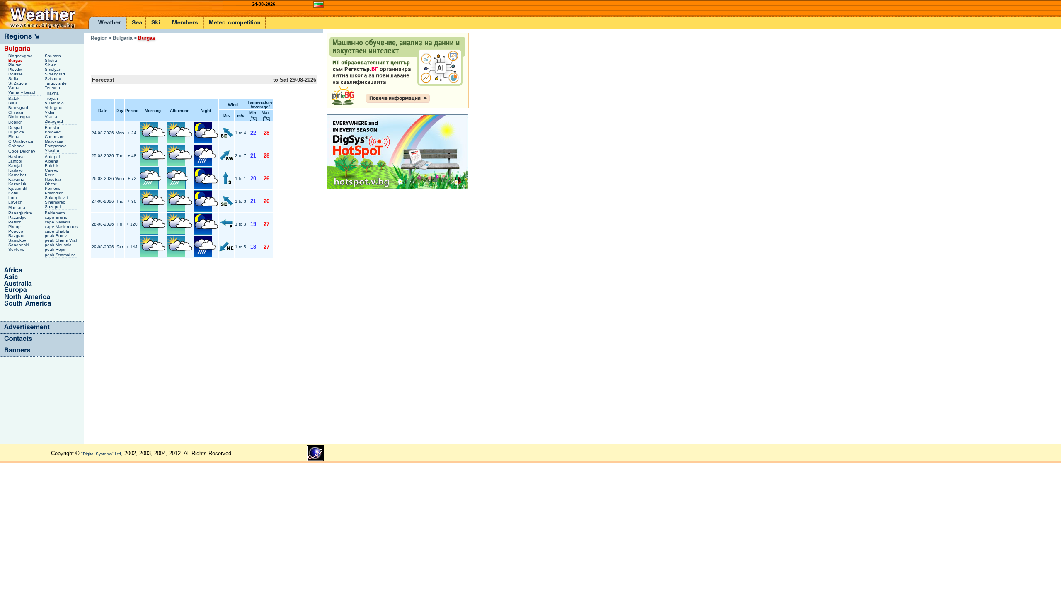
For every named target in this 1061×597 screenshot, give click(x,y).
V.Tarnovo (55, 103)
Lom (13, 197)
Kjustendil (18, 188)
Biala (13, 103)
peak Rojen (56, 249)
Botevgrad (18, 107)
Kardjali (16, 165)
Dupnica (16, 132)
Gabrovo (17, 145)
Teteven (53, 87)
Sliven (51, 65)
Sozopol (53, 206)
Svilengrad (55, 74)
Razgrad (17, 235)
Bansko (53, 127)
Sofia (13, 78)
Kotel (13, 193)
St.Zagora (18, 83)
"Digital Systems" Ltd (101, 453)
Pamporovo (56, 145)
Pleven (15, 65)
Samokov (17, 240)
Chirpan (16, 112)
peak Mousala (59, 245)
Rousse (16, 74)
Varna (14, 87)
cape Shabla (57, 231)
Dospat (15, 127)
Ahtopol (53, 156)
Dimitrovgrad (20, 116)
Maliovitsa (55, 141)
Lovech (16, 202)
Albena (52, 161)
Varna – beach (23, 92)
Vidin (50, 112)
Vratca (51, 116)
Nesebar (53, 179)
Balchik (52, 165)
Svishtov (53, 78)
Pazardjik (17, 217)
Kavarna (17, 179)
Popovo (16, 231)
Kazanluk (17, 184)
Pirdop (15, 226)
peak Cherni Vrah (62, 240)
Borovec (53, 132)
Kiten (50, 174)
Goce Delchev (22, 151)
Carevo (52, 170)
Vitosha (53, 150)
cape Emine (57, 217)
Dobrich (16, 122)
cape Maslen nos (62, 226)
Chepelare (55, 136)
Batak (14, 98)
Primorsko (55, 193)
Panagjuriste (21, 213)
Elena (14, 136)
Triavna (52, 93)
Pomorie (53, 188)
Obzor (51, 184)
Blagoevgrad (21, 55)
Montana (17, 207)
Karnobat (17, 174)
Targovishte (56, 83)
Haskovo (17, 156)
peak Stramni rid (61, 254)
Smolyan (54, 69)
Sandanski (19, 245)
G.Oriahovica (21, 141)
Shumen (53, 55)
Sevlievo (17, 249)
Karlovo (16, 170)
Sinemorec (55, 202)
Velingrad (54, 107)
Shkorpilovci (57, 197)
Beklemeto (55, 213)
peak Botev (56, 235)
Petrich (15, 222)
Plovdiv (15, 69)
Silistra (51, 60)
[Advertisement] (188, 55)
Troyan (52, 98)
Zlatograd (54, 121)
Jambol (15, 161)
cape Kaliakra (58, 222)
